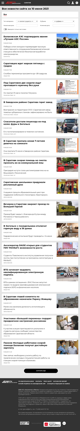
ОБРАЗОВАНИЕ (8, 197)
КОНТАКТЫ (39, 381)
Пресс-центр (48, 381)
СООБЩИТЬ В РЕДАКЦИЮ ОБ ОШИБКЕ (58, 383)
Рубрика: (43, 21)
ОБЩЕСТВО (7, 76)
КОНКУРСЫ (7, 56)
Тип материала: (9, 21)
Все (5, 14)
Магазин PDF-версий (60, 381)
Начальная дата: (9, 25)
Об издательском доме (26, 381)
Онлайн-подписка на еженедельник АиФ (31, 383)
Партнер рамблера (36, 423)
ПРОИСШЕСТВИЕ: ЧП (9, 95)
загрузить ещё (41, 371)
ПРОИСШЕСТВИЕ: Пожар (11, 114)
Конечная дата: (45, 25)
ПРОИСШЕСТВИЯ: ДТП (10, 134)
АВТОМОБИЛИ (8, 219)
